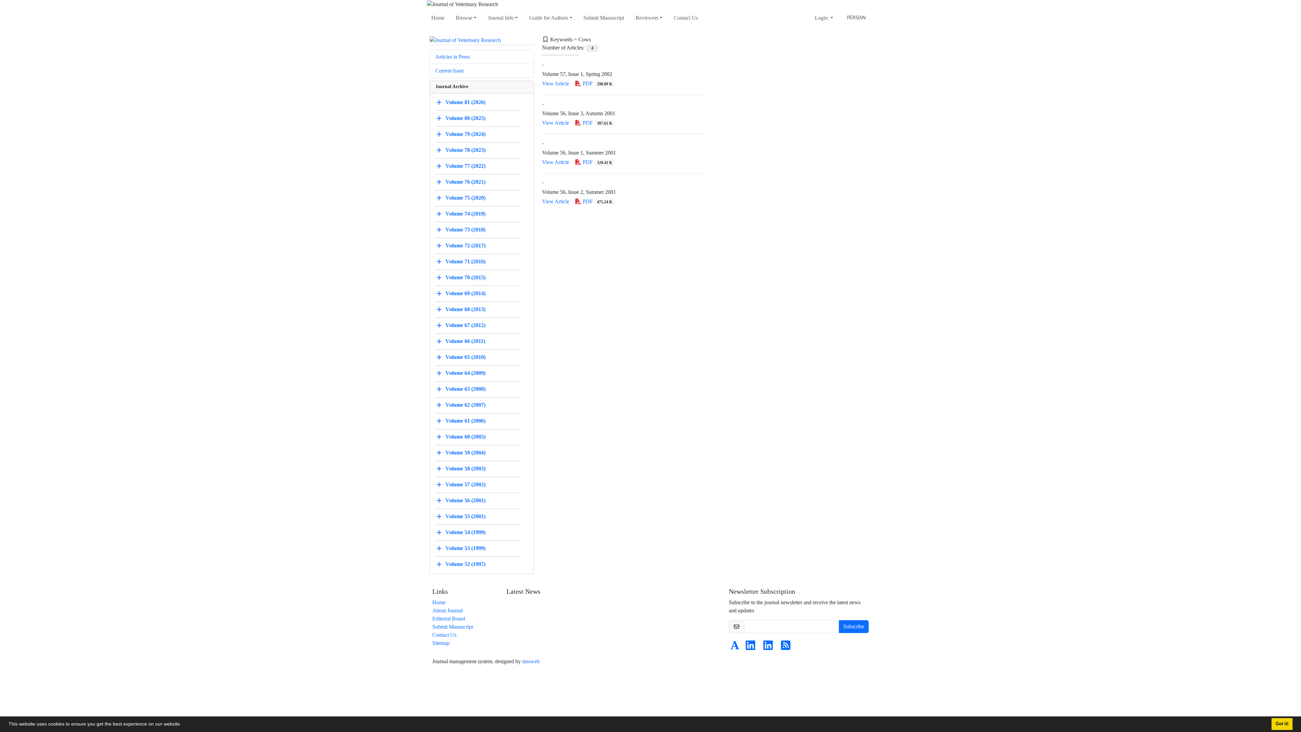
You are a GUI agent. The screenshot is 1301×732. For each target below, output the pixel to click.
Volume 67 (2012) (466, 325)
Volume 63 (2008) (466, 389)
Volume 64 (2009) (466, 373)
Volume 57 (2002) (466, 484)
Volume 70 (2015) (466, 277)
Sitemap (441, 643)
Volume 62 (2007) (466, 405)
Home (438, 18)
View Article (555, 83)
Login (822, 18)
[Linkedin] (750, 647)
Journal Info (501, 18)
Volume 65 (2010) (466, 357)
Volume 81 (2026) (466, 102)
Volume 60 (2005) (466, 436)
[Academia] (735, 647)
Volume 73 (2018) (466, 229)
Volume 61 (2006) (466, 421)
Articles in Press (452, 57)
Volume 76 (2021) (466, 182)
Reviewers (647, 18)
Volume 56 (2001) (466, 500)
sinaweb (531, 661)
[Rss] (786, 647)
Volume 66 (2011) (465, 341)
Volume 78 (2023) (466, 150)
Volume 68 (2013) (466, 309)
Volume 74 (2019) (466, 213)
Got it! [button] (1282, 723)
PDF (596, 83)
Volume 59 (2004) (466, 452)
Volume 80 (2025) (466, 118)
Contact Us (686, 18)
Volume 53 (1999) (466, 548)
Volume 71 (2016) (466, 261)
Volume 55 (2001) (466, 516)
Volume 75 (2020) (466, 198)
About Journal (447, 610)
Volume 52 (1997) (466, 564)
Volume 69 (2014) (466, 293)
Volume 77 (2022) (466, 166)
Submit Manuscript (603, 18)
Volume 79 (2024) (466, 134)
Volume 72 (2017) (466, 245)
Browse (464, 18)
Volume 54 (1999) (466, 532)
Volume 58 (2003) (466, 468)
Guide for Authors (548, 18)
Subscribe (853, 626)
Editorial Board (448, 618)
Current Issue (449, 70)
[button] (184, 725)
